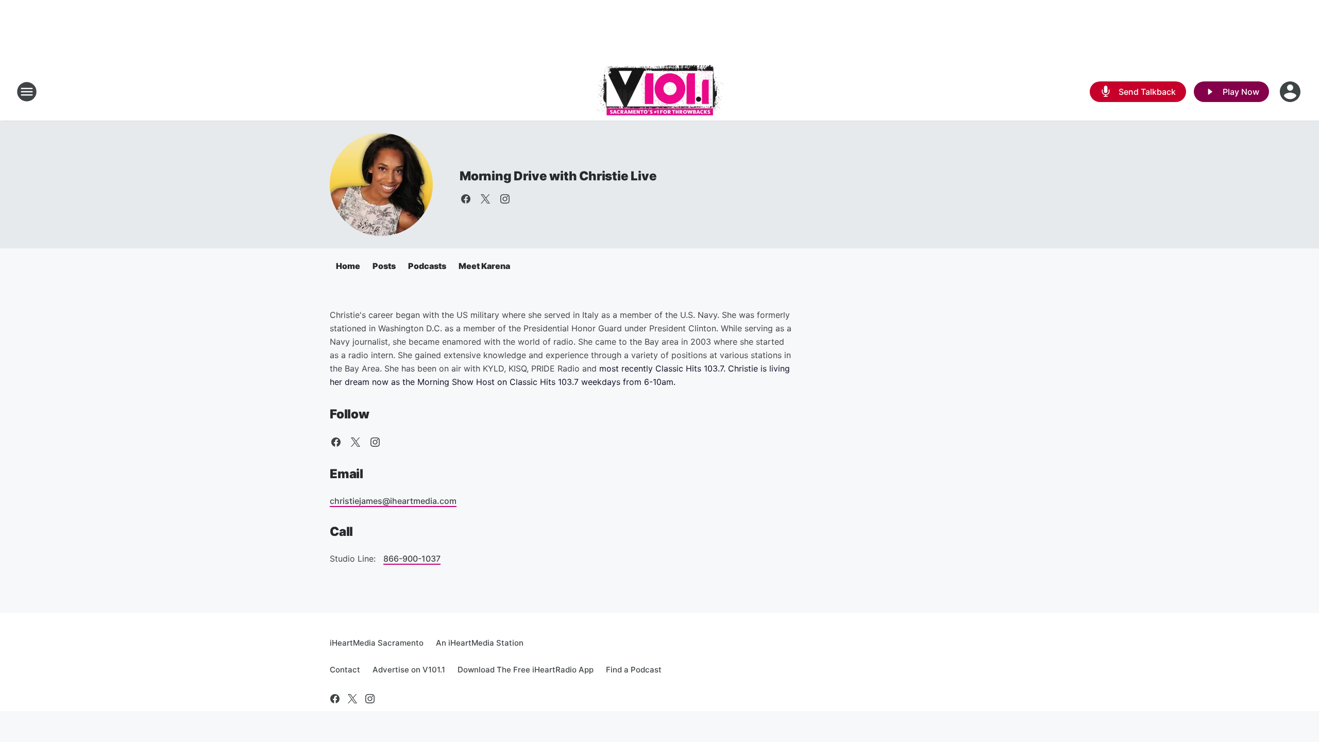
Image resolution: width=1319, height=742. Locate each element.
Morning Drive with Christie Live (558, 175)
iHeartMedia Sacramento (377, 643)
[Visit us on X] (485, 199)
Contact (345, 669)
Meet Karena (484, 266)
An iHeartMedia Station (479, 643)
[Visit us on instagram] (505, 199)
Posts (384, 266)
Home (348, 266)
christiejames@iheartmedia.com (393, 501)
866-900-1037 (412, 558)
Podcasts (427, 266)
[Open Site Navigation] (26, 91)
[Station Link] (659, 92)
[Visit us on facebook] (466, 199)
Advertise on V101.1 (409, 669)
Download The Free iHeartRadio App (526, 669)
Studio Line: (354, 558)
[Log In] (1291, 91)
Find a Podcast (634, 669)
